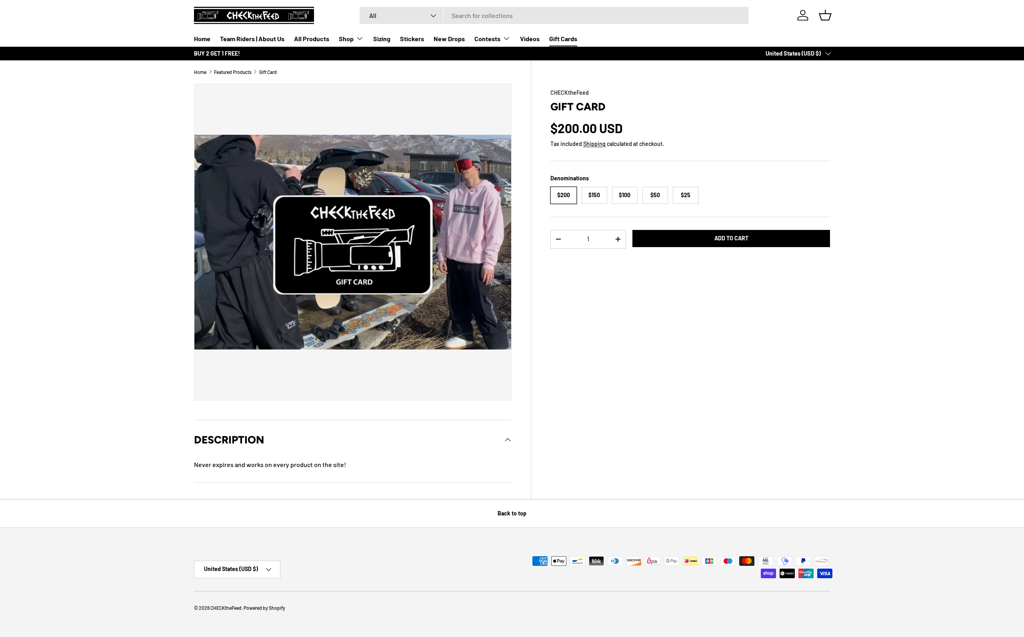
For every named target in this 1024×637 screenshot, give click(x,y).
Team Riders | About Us (252, 38)
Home (202, 38)
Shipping (594, 143)
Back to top (512, 513)
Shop (346, 38)
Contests (487, 38)
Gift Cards (563, 38)
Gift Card (268, 72)
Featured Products (233, 72)
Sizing (381, 38)
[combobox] (554, 15)
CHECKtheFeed (569, 92)
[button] (825, 15)
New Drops (449, 38)
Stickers (412, 38)
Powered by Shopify (264, 608)
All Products (311, 38)
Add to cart (731, 238)
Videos (530, 38)
